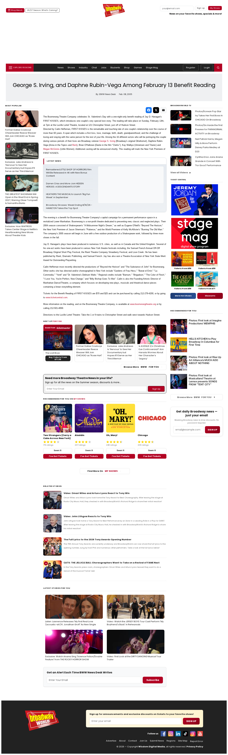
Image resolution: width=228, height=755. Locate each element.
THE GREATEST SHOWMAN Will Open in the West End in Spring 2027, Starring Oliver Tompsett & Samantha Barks (21, 191)
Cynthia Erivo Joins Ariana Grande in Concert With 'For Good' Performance (209, 161)
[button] (218, 68)
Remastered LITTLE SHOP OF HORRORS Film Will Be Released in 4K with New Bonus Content (69, 172)
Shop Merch (16, 10)
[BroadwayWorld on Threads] (193, 734)
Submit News (157, 740)
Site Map (182, 740)
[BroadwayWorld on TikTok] (185, 734)
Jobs (103, 67)
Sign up (212, 429)
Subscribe (152, 680)
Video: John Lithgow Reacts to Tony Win (87, 516)
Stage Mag (152, 67)
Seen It (57, 450)
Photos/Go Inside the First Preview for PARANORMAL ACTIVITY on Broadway (208, 129)
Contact (132, 740)
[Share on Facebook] (149, 110)
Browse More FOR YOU (141, 367)
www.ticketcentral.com (56, 297)
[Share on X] (156, 110)
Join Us (143, 740)
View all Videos (179, 172)
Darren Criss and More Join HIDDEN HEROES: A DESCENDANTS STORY (65, 185)
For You (57, 321)
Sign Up (191, 721)
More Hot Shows (183, 295)
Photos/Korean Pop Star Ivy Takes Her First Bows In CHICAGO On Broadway (209, 115)
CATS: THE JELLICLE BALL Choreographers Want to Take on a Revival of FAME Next (112, 562)
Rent (74, 145)
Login (207, 67)
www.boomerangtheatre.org (143, 304)
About (122, 740)
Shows (71, 67)
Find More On (102, 471)
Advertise (111, 740)
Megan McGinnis (51, 149)
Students (115, 67)
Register (190, 67)
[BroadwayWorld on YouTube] (200, 734)
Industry (83, 67)
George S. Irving (107, 141)
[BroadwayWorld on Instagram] (171, 734)
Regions (171, 740)
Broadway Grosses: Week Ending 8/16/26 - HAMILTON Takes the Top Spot (69, 207)
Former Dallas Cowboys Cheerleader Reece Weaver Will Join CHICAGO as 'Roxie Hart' (20, 126)
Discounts (210, 295)
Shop (127, 67)
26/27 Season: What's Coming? (42, 10)
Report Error (196, 741)
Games (138, 67)
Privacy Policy (194, 746)
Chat (94, 67)
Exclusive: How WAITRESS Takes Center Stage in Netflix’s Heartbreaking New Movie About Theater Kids (21, 223)
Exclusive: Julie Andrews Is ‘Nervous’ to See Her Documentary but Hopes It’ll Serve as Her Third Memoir (20, 159)
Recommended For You (183, 311)
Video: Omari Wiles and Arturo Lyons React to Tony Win (97, 493)
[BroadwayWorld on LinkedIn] (178, 734)
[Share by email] (163, 110)
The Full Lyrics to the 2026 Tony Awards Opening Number (97, 539)
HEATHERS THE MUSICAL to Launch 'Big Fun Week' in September (68, 196)
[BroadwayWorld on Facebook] (163, 734)
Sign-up (201, 8)
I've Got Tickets (57, 456)
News (61, 67)
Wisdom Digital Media (151, 746)
